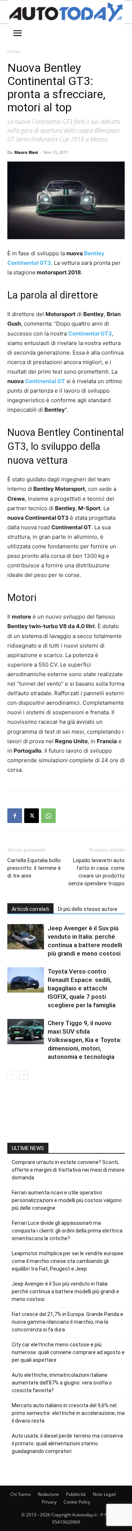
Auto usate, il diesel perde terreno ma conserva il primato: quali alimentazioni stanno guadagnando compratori (67, 1443)
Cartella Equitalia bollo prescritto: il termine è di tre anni (34, 868)
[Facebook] (14, 815)
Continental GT (45, 381)
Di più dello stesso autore (87, 909)
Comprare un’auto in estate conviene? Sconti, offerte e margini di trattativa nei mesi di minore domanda (68, 1169)
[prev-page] (11, 1075)
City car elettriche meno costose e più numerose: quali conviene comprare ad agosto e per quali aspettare (68, 1352)
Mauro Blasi (26, 152)
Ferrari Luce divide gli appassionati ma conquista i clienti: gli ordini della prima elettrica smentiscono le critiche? (67, 1230)
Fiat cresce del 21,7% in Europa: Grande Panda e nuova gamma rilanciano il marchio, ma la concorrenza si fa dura (67, 1321)
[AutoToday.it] (66, 12)
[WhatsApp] (48, 815)
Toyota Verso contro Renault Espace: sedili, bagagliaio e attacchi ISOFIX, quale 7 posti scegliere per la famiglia (81, 988)
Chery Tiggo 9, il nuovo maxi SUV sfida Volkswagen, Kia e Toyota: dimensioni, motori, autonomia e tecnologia (84, 1039)
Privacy (49, 1502)
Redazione (48, 1494)
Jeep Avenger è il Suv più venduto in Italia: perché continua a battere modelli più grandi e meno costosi (65, 1291)
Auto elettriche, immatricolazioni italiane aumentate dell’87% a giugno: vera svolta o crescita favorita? (62, 1382)
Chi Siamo (20, 1494)
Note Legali (104, 1494)
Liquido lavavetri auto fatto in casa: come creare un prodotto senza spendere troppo (96, 872)
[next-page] (23, 1075)
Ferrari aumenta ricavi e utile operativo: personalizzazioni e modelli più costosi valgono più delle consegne (67, 1200)
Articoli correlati (30, 909)
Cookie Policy (76, 1502)
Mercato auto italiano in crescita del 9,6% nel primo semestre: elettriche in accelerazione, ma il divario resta (68, 1413)
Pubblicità (76, 1494)
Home (13, 51)
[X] (31, 815)
